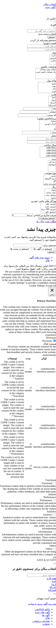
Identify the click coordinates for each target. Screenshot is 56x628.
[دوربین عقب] (48, 206)
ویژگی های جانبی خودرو (43, 201)
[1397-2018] (48, 156)
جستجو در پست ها (20, 248)
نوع (54, 52)
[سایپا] (47, 121)
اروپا (53, 584)
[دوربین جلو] (48, 204)
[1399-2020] (48, 150)
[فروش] (53, 58)
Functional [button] (51, 480)
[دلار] (47, 89)
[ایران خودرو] (47, 124)
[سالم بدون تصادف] (46, 69)
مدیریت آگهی (49, 604)
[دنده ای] (52, 162)
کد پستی (51, 115)
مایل (53, 135)
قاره (53, 94)
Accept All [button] (50, 285)
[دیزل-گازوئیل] (50, 178)
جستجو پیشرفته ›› (47, 218)
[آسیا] (52, 97)
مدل (53, 132)
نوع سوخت (50, 173)
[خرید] (53, 55)
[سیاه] (50, 190)
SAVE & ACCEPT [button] (46, 560)
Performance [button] (50, 497)
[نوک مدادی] (50, 192)
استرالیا (52, 590)
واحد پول (51, 80)
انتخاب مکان (49, 4)
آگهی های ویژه (42, 612)
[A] (47, 129)
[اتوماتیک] (52, 164)
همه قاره (51, 578)
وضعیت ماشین (48, 66)
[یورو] (47, 83)
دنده (54, 159)
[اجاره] (53, 61)
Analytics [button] (51, 511)
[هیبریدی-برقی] (50, 184)
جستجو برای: (49, 245)
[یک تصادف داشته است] (46, 72)
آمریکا (53, 587)
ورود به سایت (35, 604)
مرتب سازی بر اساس (45, 215)
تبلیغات (46, 624)
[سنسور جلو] (48, 212)
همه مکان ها (46, 221)
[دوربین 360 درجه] (48, 209)
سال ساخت (50, 145)
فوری (53, 24)
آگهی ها (46, 615)
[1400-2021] (48, 148)
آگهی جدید (50, 7)
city (54, 108)
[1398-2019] (48, 153)
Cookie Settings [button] (37, 285)
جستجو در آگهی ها (43, 248)
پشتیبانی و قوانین (41, 621)
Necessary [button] (51, 337)
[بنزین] (50, 176)
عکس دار (51, 18)
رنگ (54, 187)
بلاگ (47, 260)
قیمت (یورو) (50, 43)
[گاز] (50, 181)
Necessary (47, 340)
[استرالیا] (52, 105)
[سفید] (50, 198)
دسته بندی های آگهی (39, 257)
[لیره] (47, 91)
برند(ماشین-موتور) (46, 118)
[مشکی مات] (50, 195)
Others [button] (52, 545)
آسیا (54, 581)
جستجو (52, 37)
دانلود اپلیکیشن (42, 609)
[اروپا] (52, 100)
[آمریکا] (52, 103)
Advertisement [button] (49, 528)
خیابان (53, 112)
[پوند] (47, 86)
